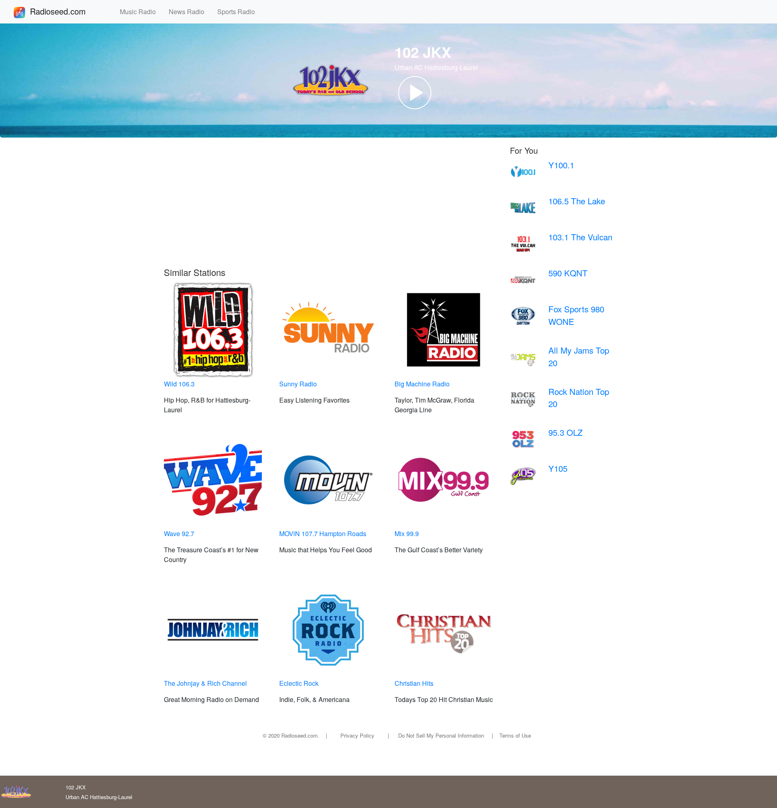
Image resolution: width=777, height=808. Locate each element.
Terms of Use (515, 735)
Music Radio (141, 11)
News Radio (190, 11)
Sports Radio (239, 11)
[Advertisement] (331, 206)
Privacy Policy (357, 735)
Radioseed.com (67, 11)
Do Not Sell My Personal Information (441, 735)
